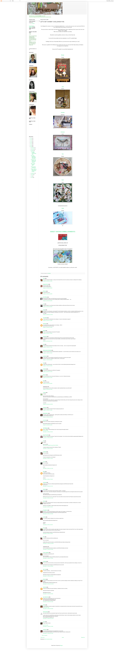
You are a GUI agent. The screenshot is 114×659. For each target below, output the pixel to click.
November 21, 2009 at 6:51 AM (48, 633)
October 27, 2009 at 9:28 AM (47, 359)
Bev (43, 536)
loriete (44, 501)
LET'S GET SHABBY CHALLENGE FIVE (33, 153)
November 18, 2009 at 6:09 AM (48, 593)
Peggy (44, 309)
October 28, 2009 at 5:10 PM (47, 377)
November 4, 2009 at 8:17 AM (48, 486)
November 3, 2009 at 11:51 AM (48, 468)
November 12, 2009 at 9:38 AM (48, 566)
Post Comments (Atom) (48, 639)
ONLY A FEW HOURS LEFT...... (33, 164)
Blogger (61, 645)
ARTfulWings (45, 428)
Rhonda (44, 489)
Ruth (63, 180)
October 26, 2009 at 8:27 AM (47, 341)
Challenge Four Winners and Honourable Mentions (33, 161)
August (32, 174)
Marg (44, 471)
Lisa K (44, 461)
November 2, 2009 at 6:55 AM (48, 437)
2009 (31, 146)
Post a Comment (44, 635)
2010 (31, 145)
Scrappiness (45, 510)
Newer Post (42, 637)
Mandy (62, 55)
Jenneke (63, 112)
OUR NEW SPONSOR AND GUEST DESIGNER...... (34, 157)
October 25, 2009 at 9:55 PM (47, 306)
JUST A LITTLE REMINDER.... (33, 167)
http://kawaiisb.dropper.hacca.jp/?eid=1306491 (50, 445)
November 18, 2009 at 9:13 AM (48, 601)
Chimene (63, 132)
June (32, 177)
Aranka (44, 392)
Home (63, 637)
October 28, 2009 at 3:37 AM (47, 371)
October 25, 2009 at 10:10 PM (48, 314)
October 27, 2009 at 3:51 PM (47, 365)
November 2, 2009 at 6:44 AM (48, 431)
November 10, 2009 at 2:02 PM (48, 549)
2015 (31, 138)
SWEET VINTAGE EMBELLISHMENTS (62, 231)
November (33, 149)
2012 (31, 142)
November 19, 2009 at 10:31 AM (48, 618)
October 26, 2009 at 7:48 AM (47, 333)
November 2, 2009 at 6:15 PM (48, 448)
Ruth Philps (45, 297)
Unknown (44, 323)
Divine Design (45, 611)
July (31, 176)
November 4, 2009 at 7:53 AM (48, 479)
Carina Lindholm (46, 552)
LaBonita (44, 451)
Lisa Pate (44, 420)
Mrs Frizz (44, 569)
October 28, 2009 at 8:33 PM (47, 383)
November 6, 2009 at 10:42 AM (48, 513)
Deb (43, 380)
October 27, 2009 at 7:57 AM (47, 347)
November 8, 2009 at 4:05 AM (48, 524)
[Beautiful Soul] (46, 607)
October (32, 150)
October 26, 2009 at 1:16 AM (47, 320)
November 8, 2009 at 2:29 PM (48, 533)
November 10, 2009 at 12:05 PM (48, 543)
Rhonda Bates (45, 413)
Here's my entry (45, 430)
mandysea (45, 336)
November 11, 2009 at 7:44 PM (48, 558)
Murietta (44, 291)
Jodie (62, 208)
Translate (32, 23)
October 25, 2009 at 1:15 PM (47, 281)
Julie (63, 86)
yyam (44, 621)
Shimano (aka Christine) (47, 350)
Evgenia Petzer (45, 284)
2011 (31, 143)
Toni (63, 154)
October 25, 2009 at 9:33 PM (47, 300)
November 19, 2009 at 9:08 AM (48, 608)
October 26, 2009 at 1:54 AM (47, 327)
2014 (31, 139)
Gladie (44, 330)
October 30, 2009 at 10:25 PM (48, 404)
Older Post (83, 637)
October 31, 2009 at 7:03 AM (47, 410)
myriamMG (45, 317)
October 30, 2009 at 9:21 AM (47, 389)
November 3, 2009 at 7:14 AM (48, 458)
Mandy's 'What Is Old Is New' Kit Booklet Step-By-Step (33, 170)
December (33, 147)
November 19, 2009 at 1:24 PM (48, 626)
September (33, 173)
